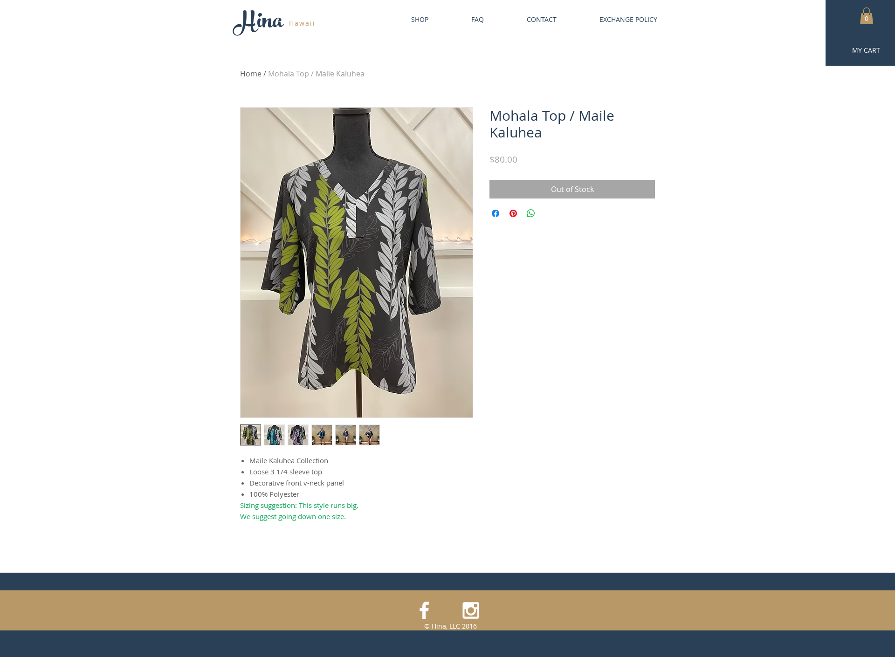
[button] (867, 15)
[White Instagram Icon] (470, 610)
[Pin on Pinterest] (513, 213)
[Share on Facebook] (495, 213)
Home (251, 73)
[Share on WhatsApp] (531, 213)
